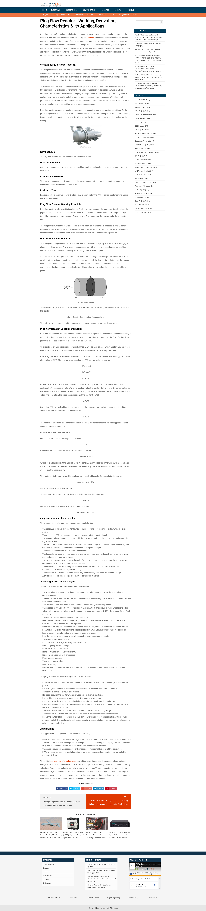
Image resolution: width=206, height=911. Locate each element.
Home (44, 10)
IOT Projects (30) (141, 156)
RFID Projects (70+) (142, 190)
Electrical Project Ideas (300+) (145, 137)
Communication (89, 10)
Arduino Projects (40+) (143, 107)
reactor (91, 38)
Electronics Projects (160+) (144, 141)
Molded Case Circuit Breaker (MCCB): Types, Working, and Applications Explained (73, 835)
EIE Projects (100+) (142, 130)
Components (101, 15)
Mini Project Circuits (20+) (144, 171)
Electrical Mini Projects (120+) (145, 133)
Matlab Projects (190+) (143, 163)
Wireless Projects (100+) (143, 208)
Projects (117, 10)
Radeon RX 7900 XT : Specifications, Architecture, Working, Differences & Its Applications (148, 77)
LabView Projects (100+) (143, 160)
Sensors (90, 15)
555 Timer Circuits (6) (142, 100)
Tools (112, 15)
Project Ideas (60, 15)
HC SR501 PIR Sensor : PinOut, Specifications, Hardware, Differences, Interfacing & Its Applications (148, 85)
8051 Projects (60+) (142, 103)
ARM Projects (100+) (142, 111)
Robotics (105, 10)
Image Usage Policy (113, 898)
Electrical (55, 10)
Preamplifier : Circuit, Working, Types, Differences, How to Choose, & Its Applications (119, 835)
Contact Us (153, 898)
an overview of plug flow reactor (64, 761)
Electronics (71, 10)
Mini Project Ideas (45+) (143, 175)
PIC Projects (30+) (141, 178)
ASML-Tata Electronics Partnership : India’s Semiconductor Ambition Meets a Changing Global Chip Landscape (149, 37)
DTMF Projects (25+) (142, 118)
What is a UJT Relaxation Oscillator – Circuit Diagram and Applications (101, 879)
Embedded (79, 15)
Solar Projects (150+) (142, 201)
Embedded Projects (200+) (144, 145)
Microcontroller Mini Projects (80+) (147, 167)
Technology (47, 883)
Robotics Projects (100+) (143, 193)
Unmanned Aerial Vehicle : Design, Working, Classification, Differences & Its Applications (51, 835)
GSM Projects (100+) (142, 148)
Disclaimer (73, 898)
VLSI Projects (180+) (142, 205)
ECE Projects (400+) (142, 122)
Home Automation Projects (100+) (147, 152)
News (135, 15)
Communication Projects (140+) (146, 115)
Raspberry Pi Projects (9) (144, 186)
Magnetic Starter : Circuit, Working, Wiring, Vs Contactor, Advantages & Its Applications (96, 835)
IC (69, 15)
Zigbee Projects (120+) (143, 212)
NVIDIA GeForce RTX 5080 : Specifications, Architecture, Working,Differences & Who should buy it (149, 68)
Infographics (124, 15)
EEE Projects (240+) (142, 126)
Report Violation (93, 898)
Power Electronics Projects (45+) (146, 182)
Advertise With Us (54, 898)
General (130, 10)
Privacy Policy (133, 898)
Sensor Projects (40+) (142, 197)
